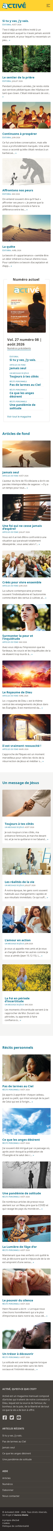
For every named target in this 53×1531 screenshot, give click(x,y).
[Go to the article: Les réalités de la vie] (26, 861)
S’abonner (8, 1490)
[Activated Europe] (14, 5)
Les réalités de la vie (19, 882)
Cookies (6, 1523)
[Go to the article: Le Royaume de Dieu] (26, 674)
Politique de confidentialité (15, 1526)
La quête (8, 247)
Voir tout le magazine (19, 416)
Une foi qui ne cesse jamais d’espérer (22, 527)
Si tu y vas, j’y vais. (15, 21)
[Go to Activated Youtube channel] (18, 1417)
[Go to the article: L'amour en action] (26, 919)
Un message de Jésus (19, 373)
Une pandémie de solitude (22, 406)
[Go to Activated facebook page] (4, 1417)
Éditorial (6, 24)
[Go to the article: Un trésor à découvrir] (26, 1335)
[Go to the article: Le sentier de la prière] (26, 58)
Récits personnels (18, 381)
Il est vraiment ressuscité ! (21, 746)
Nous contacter (11, 1496)
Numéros (7, 1484)
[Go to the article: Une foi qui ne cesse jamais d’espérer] (26, 507)
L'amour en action (18, 940)
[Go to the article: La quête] (26, 228)
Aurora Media (21, 1515)
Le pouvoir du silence (17, 1300)
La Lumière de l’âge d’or (19, 1247)
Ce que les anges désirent (22, 394)
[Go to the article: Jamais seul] (26, 454)
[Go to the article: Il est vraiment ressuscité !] (26, 727)
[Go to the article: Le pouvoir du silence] (26, 1282)
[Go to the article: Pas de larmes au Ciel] (26, 1067)
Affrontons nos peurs (17, 190)
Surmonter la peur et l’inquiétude (17, 637)
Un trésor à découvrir (17, 1354)
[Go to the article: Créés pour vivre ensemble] (26, 564)
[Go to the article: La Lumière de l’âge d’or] (26, 1228)
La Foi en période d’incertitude (17, 999)
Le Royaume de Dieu (17, 692)
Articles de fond (18, 365)
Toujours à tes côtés (24, 376)
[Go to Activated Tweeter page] (11, 1417)
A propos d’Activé (10, 1520)
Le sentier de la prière (18, 77)
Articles (6, 1478)
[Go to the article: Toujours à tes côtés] (26, 803)
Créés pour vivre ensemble (21, 582)
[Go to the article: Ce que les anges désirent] (26, 1121)
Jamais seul (18, 368)
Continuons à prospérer (19, 134)
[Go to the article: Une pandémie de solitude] (26, 1175)
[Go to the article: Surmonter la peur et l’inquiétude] (26, 617)
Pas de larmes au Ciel (25, 385)
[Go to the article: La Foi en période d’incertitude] (26, 977)
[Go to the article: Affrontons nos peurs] (26, 171)
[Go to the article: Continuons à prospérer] (26, 115)
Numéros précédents (19, 348)
